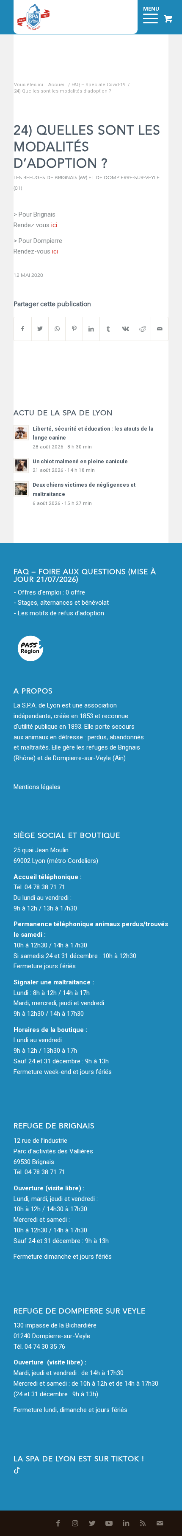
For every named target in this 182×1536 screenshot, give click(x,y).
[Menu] (146, 17)
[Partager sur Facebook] (22, 329)
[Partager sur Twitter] (40, 329)
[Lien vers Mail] (160, 1523)
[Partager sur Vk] (125, 329)
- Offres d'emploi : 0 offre (49, 592)
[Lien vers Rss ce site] (143, 1523)
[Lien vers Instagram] (75, 1523)
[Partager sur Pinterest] (74, 329)
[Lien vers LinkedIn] (126, 1523)
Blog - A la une (36, 76)
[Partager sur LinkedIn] (91, 329)
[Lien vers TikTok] (17, 1471)
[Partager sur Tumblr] (108, 329)
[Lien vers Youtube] (109, 1523)
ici (55, 251)
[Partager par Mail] (159, 329)
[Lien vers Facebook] (58, 1523)
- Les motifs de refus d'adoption (59, 613)
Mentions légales (37, 787)
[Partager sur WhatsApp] (57, 329)
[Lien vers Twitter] (92, 1523)
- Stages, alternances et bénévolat (61, 602)
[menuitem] (125, 17)
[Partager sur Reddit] (142, 329)
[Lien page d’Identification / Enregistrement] (125, 17)
